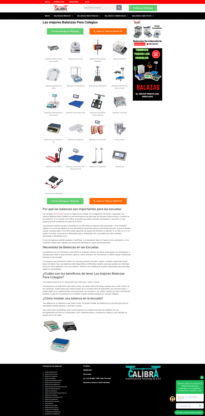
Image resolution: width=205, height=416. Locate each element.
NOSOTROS (73, 2)
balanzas (59, 214)
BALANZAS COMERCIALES (115, 16)
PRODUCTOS (59, 2)
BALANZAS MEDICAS (62, 16)
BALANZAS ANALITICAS (141, 16)
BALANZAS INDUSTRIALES (87, 16)
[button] (143, 8)
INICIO (47, 2)
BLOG (87, 2)
